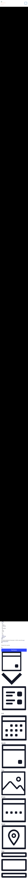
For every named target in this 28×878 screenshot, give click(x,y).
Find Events (14, 650)
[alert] (2, 629)
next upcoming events (4, 636)
